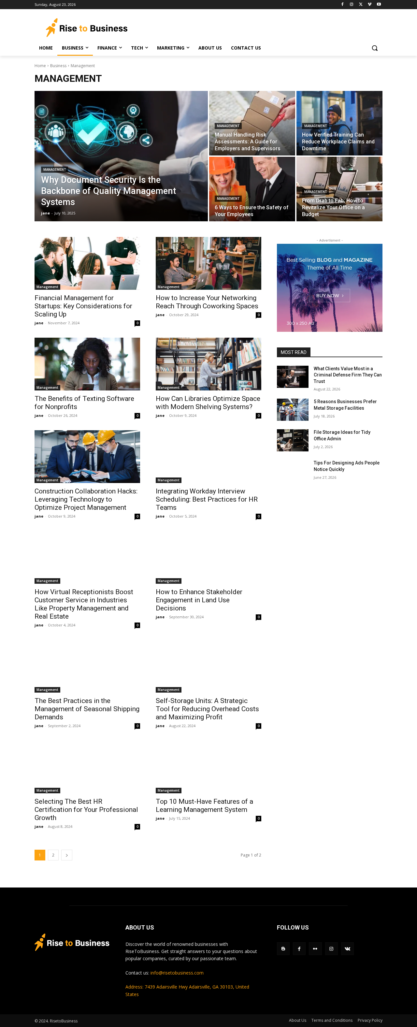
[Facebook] (342, 4)
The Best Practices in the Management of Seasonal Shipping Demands (87, 709)
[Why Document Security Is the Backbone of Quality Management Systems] (121, 156)
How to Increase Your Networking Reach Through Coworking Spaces (207, 302)
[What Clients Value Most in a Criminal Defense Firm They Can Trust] (293, 377)
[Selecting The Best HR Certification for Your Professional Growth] (87, 767)
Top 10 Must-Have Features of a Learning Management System (204, 806)
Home (40, 65)
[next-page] (66, 855)
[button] (374, 48)
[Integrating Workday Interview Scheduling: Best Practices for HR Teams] (208, 456)
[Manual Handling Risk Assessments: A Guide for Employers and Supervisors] (252, 123)
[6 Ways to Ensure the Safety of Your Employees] (252, 189)
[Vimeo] (369, 4)
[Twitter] (361, 4)
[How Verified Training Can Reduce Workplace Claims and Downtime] (339, 123)
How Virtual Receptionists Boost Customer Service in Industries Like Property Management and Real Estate (84, 604)
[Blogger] (283, 948)
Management (54, 169)
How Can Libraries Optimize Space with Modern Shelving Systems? (208, 403)
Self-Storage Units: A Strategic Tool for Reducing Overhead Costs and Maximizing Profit (207, 709)
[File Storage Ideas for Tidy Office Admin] (293, 440)
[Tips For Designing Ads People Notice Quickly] (293, 471)
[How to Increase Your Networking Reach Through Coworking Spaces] (208, 263)
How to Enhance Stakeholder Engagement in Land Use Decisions (199, 600)
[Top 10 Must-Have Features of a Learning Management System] (208, 767)
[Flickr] (315, 948)
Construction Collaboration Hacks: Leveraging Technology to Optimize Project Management (86, 499)
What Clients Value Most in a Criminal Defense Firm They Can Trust (348, 375)
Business (58, 65)
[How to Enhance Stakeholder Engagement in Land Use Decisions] (208, 557)
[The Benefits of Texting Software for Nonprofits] (87, 364)
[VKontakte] (347, 948)
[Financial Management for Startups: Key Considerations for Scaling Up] (87, 263)
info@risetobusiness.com (177, 973)
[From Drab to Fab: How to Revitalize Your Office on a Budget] (339, 189)
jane (39, 322)
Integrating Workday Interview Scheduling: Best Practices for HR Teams (207, 499)
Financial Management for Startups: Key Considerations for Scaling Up (83, 306)
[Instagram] (351, 4)
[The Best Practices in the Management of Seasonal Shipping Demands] (87, 666)
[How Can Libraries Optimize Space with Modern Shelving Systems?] (208, 364)
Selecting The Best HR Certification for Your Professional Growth (86, 810)
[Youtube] (378, 4)
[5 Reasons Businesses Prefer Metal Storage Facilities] (293, 410)
